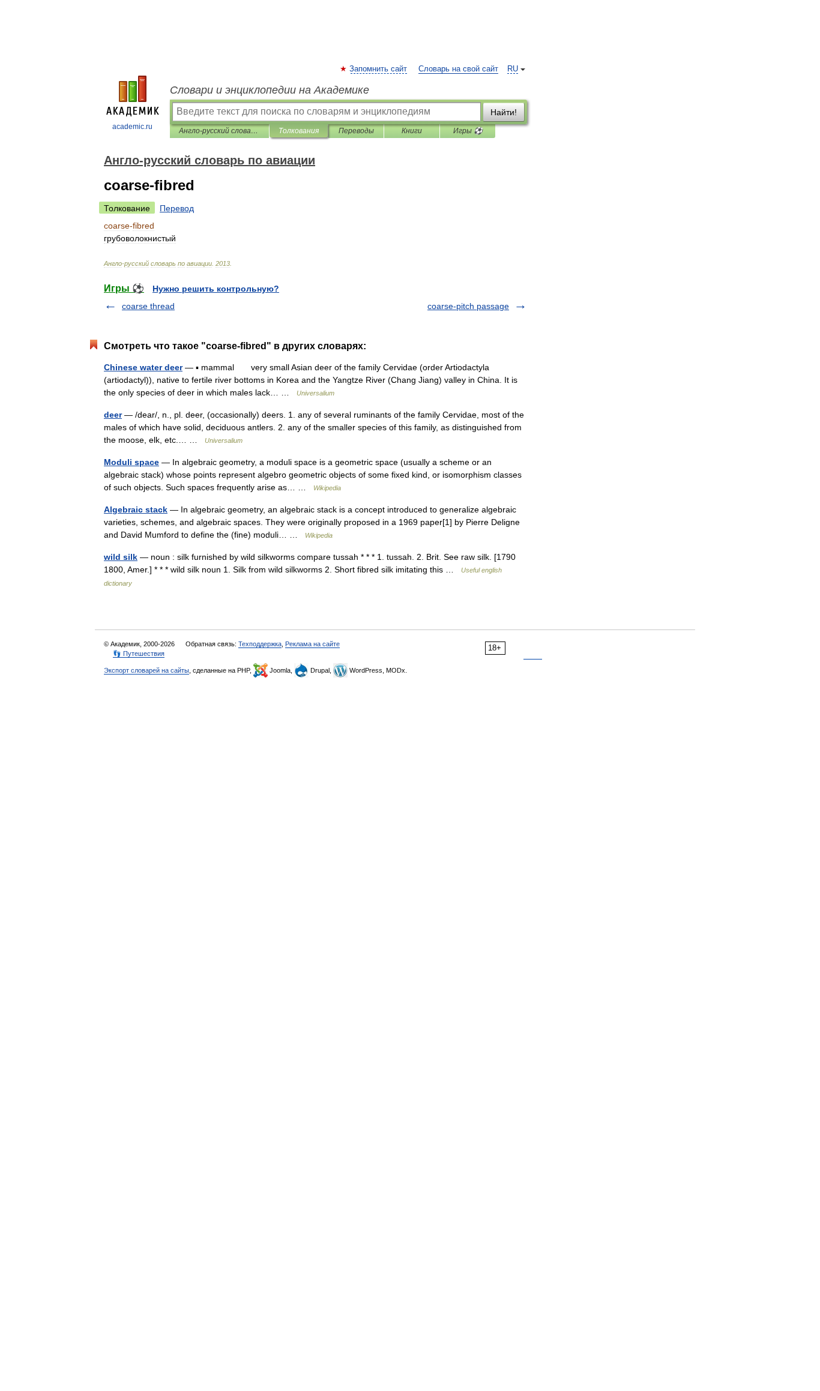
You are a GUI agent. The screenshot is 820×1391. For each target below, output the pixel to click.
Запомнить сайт (379, 69)
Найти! (503, 112)
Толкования (299, 131)
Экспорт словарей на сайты (146, 670)
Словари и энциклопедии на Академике (269, 90)
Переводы (356, 131)
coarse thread (148, 306)
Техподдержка (260, 643)
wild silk (120, 557)
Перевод (177, 208)
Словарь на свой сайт (458, 69)
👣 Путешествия (138, 653)
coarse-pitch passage (468, 306)
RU (512, 69)
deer (113, 414)
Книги (412, 131)
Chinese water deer (143, 367)
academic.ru (132, 126)
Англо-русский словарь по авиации (219, 131)
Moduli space (131, 462)
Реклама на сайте (312, 643)
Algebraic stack (135, 509)
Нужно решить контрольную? (215, 288)
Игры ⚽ (468, 131)
